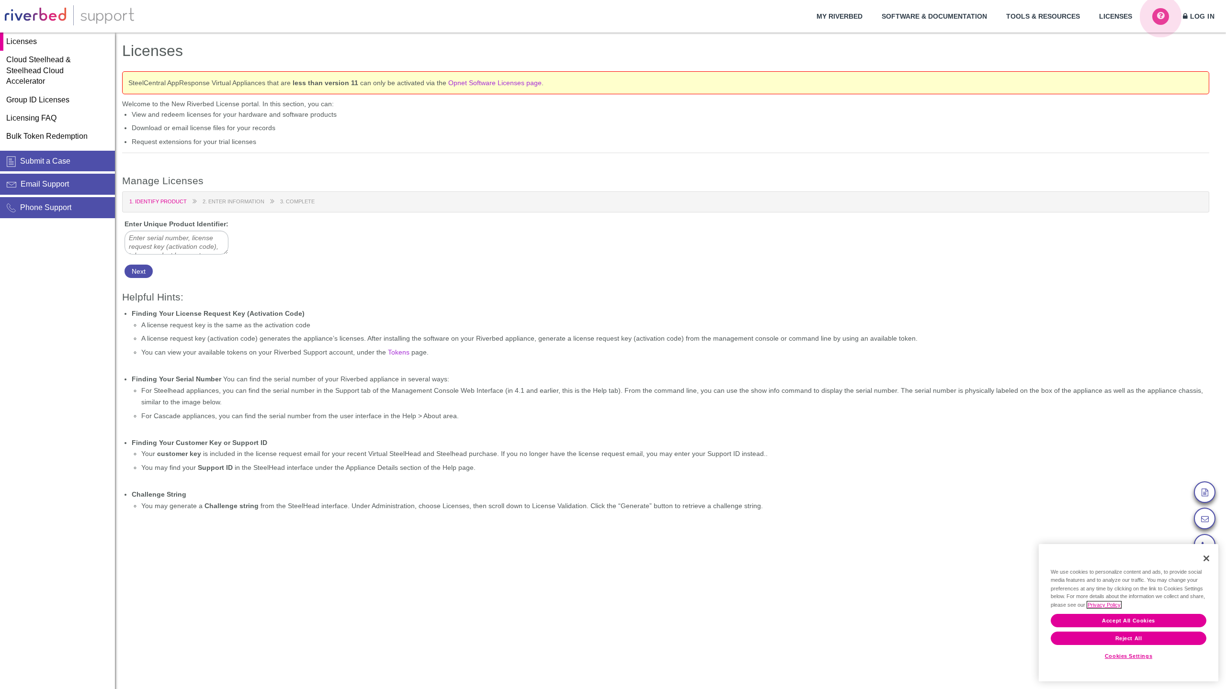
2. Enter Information (233, 201)
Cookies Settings (1128, 656)
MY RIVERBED (840, 16)
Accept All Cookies (1128, 620)
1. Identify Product (158, 201)
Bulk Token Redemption (47, 136)
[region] (1128, 612)
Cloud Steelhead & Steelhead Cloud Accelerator (38, 70)
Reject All (1128, 639)
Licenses (21, 41)
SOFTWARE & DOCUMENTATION (934, 16)
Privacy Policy (1104, 605)
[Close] (1206, 558)
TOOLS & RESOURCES (1043, 16)
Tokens (398, 352)
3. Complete (297, 201)
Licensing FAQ (31, 118)
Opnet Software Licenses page (495, 83)
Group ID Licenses (37, 100)
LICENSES (1115, 16)
